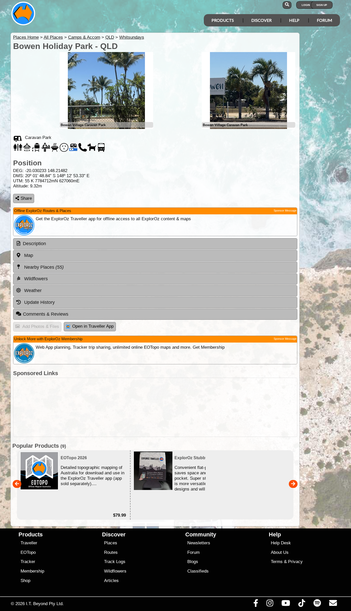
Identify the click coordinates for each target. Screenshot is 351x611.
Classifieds (198, 571)
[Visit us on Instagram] (269, 604)
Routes (111, 552)
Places (110, 542)
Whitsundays (131, 37)
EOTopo (28, 552)
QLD (109, 37)
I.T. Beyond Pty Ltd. (45, 603)
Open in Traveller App (93, 326)
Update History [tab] (39, 302)
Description (34, 243)
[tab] (155, 243)
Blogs (192, 561)
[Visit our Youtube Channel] (286, 604)
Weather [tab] (32, 290)
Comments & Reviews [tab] (45, 314)
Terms (277, 561)
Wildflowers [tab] (35, 278)
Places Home (26, 37)
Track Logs (114, 561)
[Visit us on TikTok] (302, 604)
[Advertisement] (155, 407)
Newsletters (198, 542)
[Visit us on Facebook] (255, 604)
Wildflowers (115, 571)
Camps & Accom (84, 37)
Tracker (28, 561)
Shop (25, 580)
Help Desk (281, 542)
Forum (324, 20)
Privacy (295, 561)
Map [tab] (28, 255)
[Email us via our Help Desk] (333, 604)
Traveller (29, 542)
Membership (32, 571)
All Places (53, 37)
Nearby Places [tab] (43, 267)
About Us (280, 552)
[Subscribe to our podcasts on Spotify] (317, 604)
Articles (111, 580)
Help (294, 20)
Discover (261, 20)
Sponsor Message (285, 210)
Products (222, 20)
